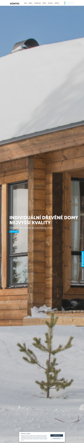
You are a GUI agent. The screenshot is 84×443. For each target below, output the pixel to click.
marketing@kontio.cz (70, 3)
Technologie (37, 3)
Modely (30, 3)
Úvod (25, 3)
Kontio (44, 3)
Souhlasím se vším (56, 435)
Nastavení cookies (56, 438)
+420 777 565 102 (69, 2)
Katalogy (50, 3)
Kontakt (57, 3)
